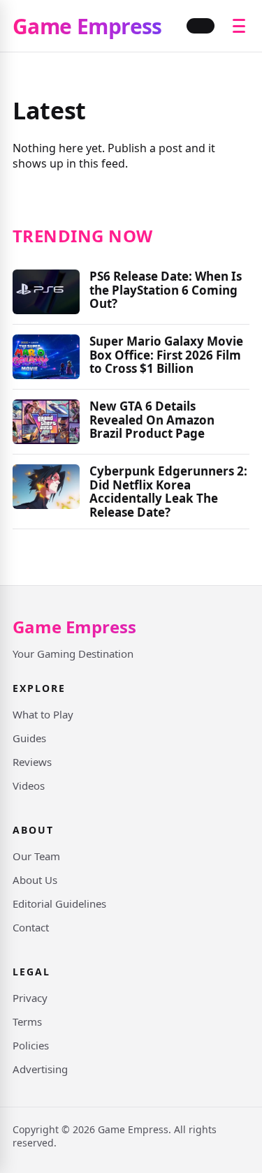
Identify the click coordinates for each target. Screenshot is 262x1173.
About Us (35, 880)
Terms (27, 1021)
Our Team (36, 856)
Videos (29, 785)
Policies (31, 1045)
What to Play (43, 714)
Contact (31, 927)
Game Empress (87, 26)
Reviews (32, 762)
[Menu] (238, 26)
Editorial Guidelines (59, 903)
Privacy (30, 998)
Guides (29, 738)
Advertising (40, 1069)
